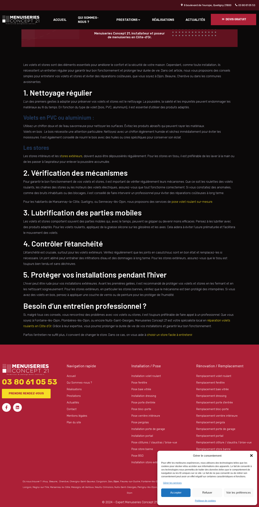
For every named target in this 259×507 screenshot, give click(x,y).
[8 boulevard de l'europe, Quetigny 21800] (182, 5)
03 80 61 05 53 (246, 5)
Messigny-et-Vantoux (82, 487)
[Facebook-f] (6, 407)
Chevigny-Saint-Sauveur (82, 481)
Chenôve (63, 481)
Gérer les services (172, 483)
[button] (251, 455)
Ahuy (45, 481)
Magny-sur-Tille (41, 487)
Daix (110, 481)
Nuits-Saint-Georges (125, 487)
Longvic (27, 487)
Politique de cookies (205, 500)
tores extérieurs (71, 156)
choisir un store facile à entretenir (169, 335)
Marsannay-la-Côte (60, 487)
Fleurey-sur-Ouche (130, 481)
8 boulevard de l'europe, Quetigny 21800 (207, 5)
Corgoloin (101, 481)
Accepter (175, 492)
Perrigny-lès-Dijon (147, 487)
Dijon (116, 481)
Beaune (53, 481)
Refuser (207, 492)
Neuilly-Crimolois (104, 487)
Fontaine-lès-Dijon (151, 481)
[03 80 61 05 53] (236, 5)
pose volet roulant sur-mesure (192, 202)
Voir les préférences (238, 492)
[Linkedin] (17, 407)
